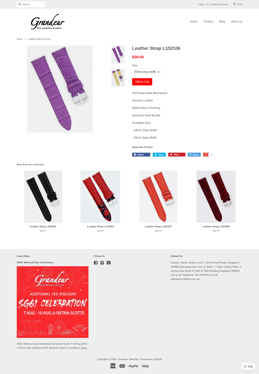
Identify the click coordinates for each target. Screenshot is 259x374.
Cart (240, 4)
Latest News (23, 256)
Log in (201, 4)
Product (208, 21)
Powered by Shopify (151, 359)
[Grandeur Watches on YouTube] (109, 263)
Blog (222, 21)
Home (194, 21)
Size (135, 65)
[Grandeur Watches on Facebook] (96, 263)
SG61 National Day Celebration (35, 262)
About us (236, 21)
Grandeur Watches (128, 359)
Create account (219, 4)
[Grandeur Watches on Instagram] (102, 263)
